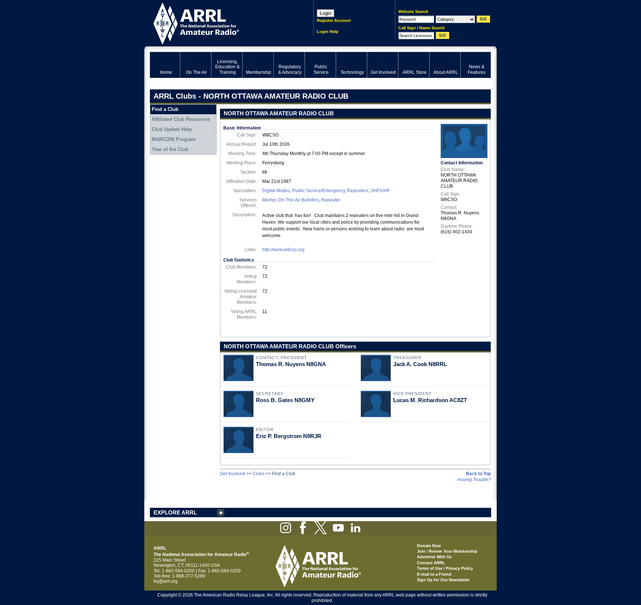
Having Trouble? (474, 479)
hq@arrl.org (166, 581)
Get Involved (232, 473)
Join (421, 551)
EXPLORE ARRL (175, 512)
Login (325, 13)
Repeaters (357, 190)
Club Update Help (172, 129)
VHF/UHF (380, 190)
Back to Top (478, 473)
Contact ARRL (431, 562)
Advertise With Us (434, 557)
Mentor (269, 200)
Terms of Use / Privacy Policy (445, 568)
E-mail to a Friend (434, 574)
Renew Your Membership (453, 551)
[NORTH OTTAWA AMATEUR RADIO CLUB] (464, 141)
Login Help (327, 31)
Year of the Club (170, 149)
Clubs (258, 473)
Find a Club (165, 109)
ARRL (222, 22)
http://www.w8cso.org (283, 249)
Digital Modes (276, 190)
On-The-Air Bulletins (298, 200)
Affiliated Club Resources (181, 119)
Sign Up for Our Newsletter (443, 580)
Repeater (330, 200)
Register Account (334, 20)
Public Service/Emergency (318, 190)
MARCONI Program (174, 139)
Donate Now (429, 545)
